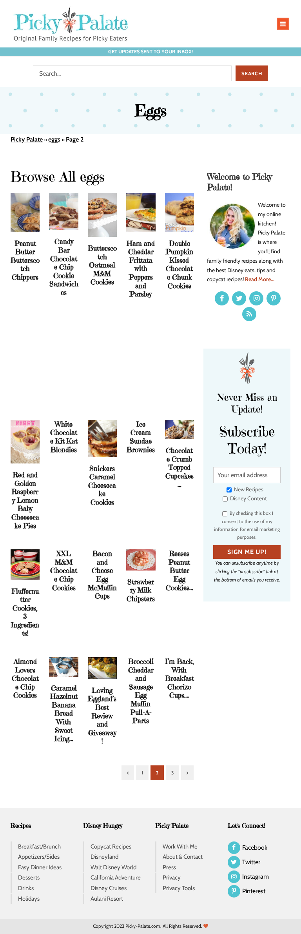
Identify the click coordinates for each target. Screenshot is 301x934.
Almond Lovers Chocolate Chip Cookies (25, 678)
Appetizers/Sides (39, 856)
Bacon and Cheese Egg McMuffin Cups (102, 574)
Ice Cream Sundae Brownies (141, 437)
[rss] (249, 314)
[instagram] (256, 298)
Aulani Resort (107, 898)
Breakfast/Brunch (39, 846)
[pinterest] (274, 298)
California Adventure (116, 877)
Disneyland (104, 856)
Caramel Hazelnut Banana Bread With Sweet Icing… (64, 713)
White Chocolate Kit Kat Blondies (64, 437)
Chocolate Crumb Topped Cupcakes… (179, 467)
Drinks (26, 888)
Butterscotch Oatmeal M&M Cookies (102, 264)
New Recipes (248, 489)
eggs (54, 139)
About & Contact (183, 856)
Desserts (29, 877)
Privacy (172, 877)
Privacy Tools (179, 888)
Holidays (29, 898)
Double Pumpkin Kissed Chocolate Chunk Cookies (179, 264)
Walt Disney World (113, 867)
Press (169, 867)
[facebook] (222, 298)
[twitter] (239, 298)
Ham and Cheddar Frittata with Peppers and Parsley (141, 269)
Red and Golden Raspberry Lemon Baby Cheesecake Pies (25, 500)
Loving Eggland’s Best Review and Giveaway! (102, 716)
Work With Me (180, 846)
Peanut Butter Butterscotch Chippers (25, 260)
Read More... (259, 279)
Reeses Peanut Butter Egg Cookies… (179, 570)
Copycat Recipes (111, 846)
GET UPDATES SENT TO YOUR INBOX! (150, 52)
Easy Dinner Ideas (40, 867)
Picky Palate (27, 139)
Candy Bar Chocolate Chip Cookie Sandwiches (63, 267)
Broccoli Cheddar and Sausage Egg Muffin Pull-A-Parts (141, 691)
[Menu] (283, 24)
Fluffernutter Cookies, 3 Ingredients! (25, 612)
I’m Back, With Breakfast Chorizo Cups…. (179, 678)
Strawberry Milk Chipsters (141, 590)
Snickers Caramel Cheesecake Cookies (102, 485)
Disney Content (248, 498)
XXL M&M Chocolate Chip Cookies (63, 570)
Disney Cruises (109, 888)
